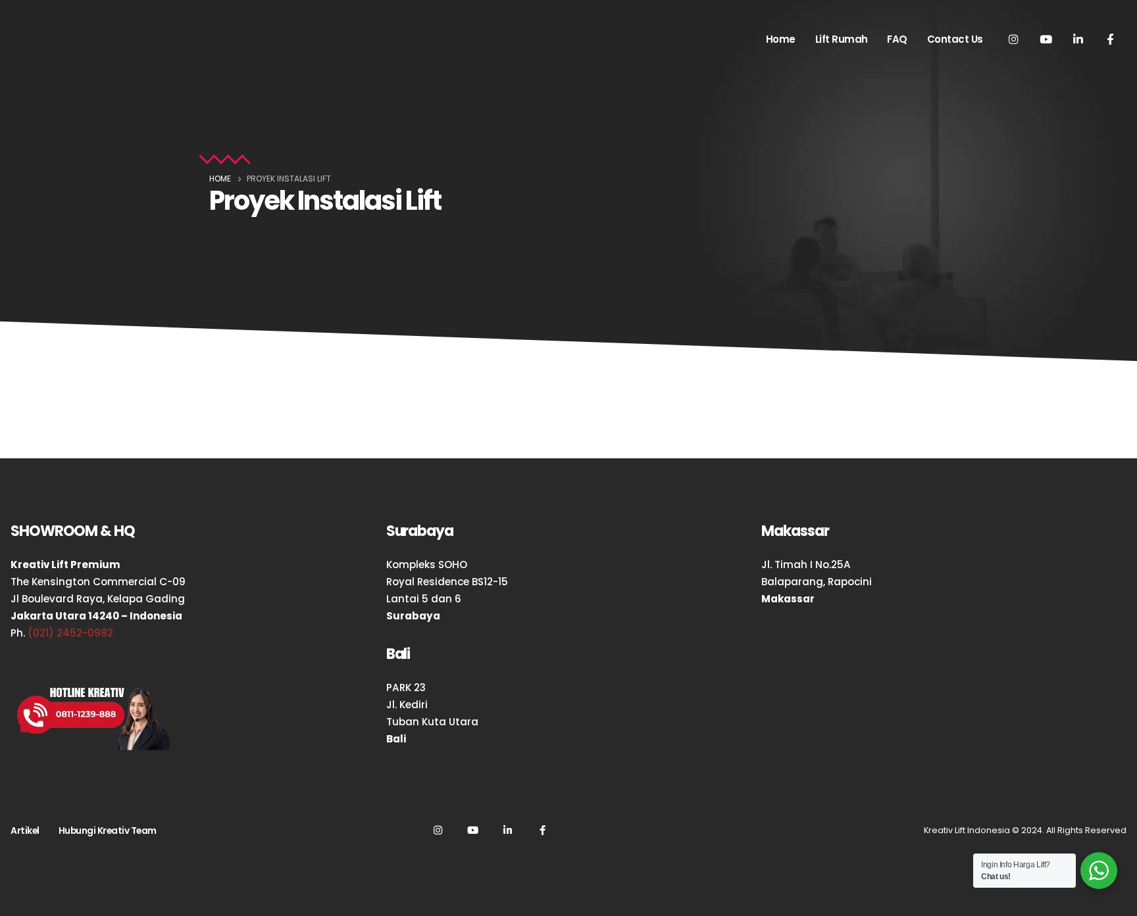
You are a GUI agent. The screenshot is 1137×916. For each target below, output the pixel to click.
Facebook (542, 830)
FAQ (897, 39)
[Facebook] (1110, 39)
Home (781, 39)
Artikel (25, 830)
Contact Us (955, 39)
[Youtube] (1045, 39)
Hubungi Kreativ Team (108, 830)
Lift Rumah (841, 39)
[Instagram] (1013, 39)
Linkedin (507, 830)
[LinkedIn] (1078, 39)
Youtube (472, 830)
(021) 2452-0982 (70, 633)
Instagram (437, 830)
